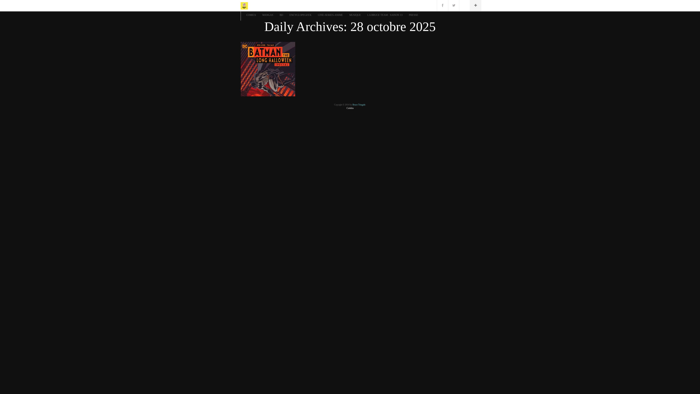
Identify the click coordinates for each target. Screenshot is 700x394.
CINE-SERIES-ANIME (330, 15)
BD (281, 15)
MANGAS (267, 15)
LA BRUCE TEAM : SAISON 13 (384, 15)
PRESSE (413, 15)
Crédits (350, 108)
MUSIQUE (355, 15)
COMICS (251, 15)
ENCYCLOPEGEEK (300, 15)
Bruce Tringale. (359, 104)
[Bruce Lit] (244, 5)
